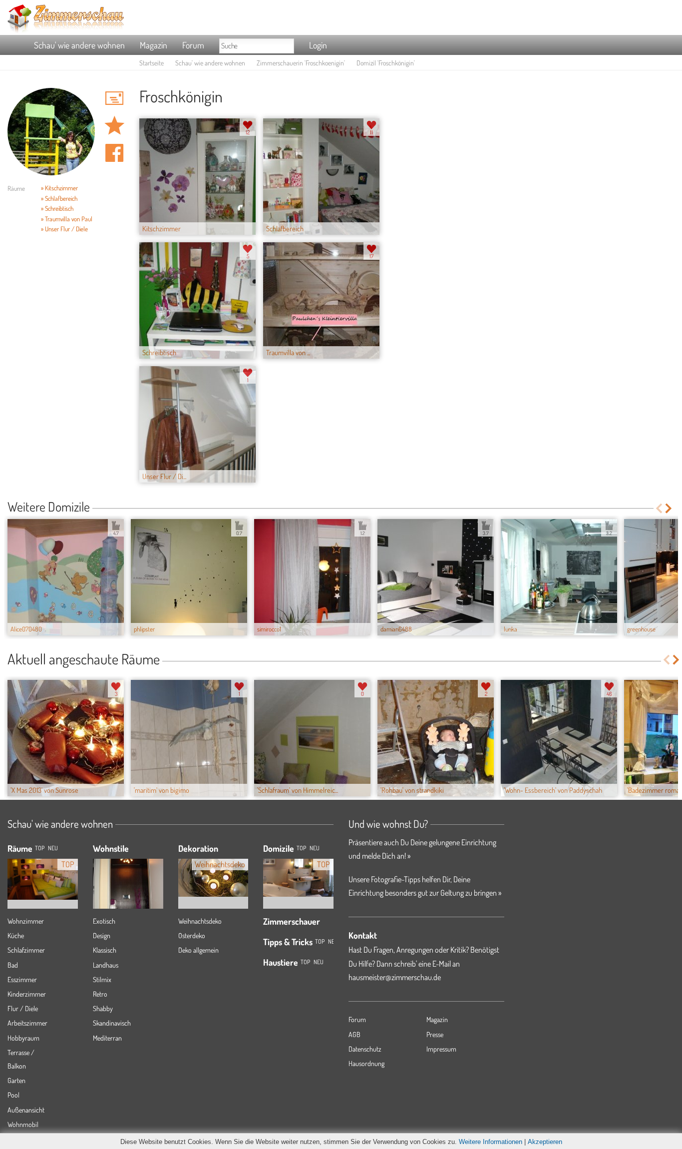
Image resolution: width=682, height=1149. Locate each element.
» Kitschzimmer (59, 188)
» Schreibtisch (57, 208)
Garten (16, 1080)
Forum (193, 44)
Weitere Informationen (490, 1142)
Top (301, 848)
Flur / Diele (22, 1008)
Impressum (441, 1049)
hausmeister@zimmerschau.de (394, 977)
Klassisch (104, 950)
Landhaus (105, 965)
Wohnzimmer (25, 921)
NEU (53, 848)
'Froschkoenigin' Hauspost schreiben (114, 98)
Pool (13, 1095)
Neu (315, 848)
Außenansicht (25, 1110)
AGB (354, 1034)
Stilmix (102, 979)
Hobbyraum (23, 1038)
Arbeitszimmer (27, 1023)
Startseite (151, 62)
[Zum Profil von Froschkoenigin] (51, 131)
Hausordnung (366, 1063)
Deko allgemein (198, 950)
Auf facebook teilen (114, 153)
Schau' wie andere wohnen (79, 44)
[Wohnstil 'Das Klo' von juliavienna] (128, 890)
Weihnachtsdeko (200, 921)
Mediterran (107, 1038)
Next (669, 508)
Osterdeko (191, 935)
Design (101, 935)
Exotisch (104, 921)
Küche (15, 935)
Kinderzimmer (26, 994)
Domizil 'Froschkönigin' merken (114, 125)
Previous (659, 508)
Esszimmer (22, 979)
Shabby (103, 1008)
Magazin (153, 44)
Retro (100, 994)
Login (318, 44)
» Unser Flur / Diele (64, 229)
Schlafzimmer (26, 950)
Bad (12, 965)
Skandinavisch (112, 1023)
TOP (39, 848)
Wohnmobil (22, 1124)
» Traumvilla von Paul (66, 219)
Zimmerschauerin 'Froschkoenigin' (301, 62)
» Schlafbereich (59, 198)
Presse (434, 1034)
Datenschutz (364, 1049)
